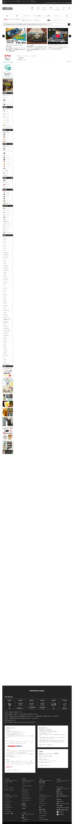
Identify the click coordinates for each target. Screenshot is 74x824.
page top (69, 61)
